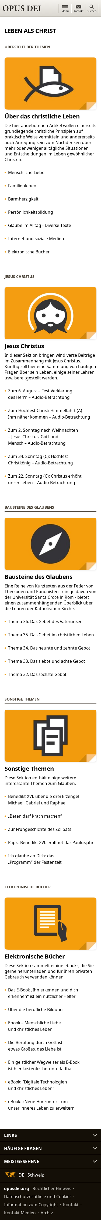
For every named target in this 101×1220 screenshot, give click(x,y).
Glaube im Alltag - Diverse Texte (39, 225)
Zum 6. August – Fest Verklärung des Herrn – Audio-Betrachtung (40, 394)
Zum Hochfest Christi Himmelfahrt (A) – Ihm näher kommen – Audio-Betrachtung (49, 413)
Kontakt (71, 1205)
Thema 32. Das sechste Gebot (37, 674)
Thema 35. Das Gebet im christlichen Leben (51, 635)
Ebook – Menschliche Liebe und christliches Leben (34, 1026)
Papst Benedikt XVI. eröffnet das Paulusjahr (50, 842)
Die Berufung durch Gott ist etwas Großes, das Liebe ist (35, 1045)
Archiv (47, 1213)
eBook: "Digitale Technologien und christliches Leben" (37, 1085)
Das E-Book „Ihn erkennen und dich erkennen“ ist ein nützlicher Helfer (43, 993)
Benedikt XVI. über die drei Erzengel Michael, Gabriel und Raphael (43, 799)
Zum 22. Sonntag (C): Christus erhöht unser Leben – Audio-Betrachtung (45, 479)
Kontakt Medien (20, 1213)
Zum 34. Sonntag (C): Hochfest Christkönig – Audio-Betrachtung (40, 459)
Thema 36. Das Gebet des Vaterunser (45, 621)
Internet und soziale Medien (36, 239)
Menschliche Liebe (26, 172)
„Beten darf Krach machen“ (35, 816)
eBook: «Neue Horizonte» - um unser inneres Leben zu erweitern (41, 1105)
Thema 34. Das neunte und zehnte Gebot (49, 648)
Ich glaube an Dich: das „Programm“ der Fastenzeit (35, 859)
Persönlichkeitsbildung (30, 212)
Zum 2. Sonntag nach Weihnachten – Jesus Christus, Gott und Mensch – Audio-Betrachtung (43, 436)
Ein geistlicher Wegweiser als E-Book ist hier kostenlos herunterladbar (43, 1065)
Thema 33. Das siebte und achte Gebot (46, 661)
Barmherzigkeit (23, 199)
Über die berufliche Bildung (35, 1009)
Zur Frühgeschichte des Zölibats (39, 829)
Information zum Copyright (31, 1205)
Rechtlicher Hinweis (52, 1188)
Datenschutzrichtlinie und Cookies (37, 1196)
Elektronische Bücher (29, 252)
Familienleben (22, 186)
